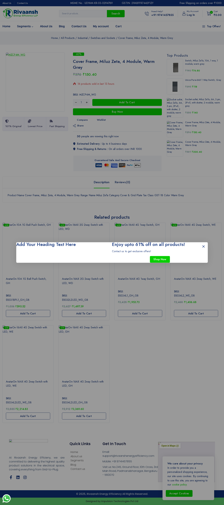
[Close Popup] (203, 246)
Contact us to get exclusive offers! (131, 251)
